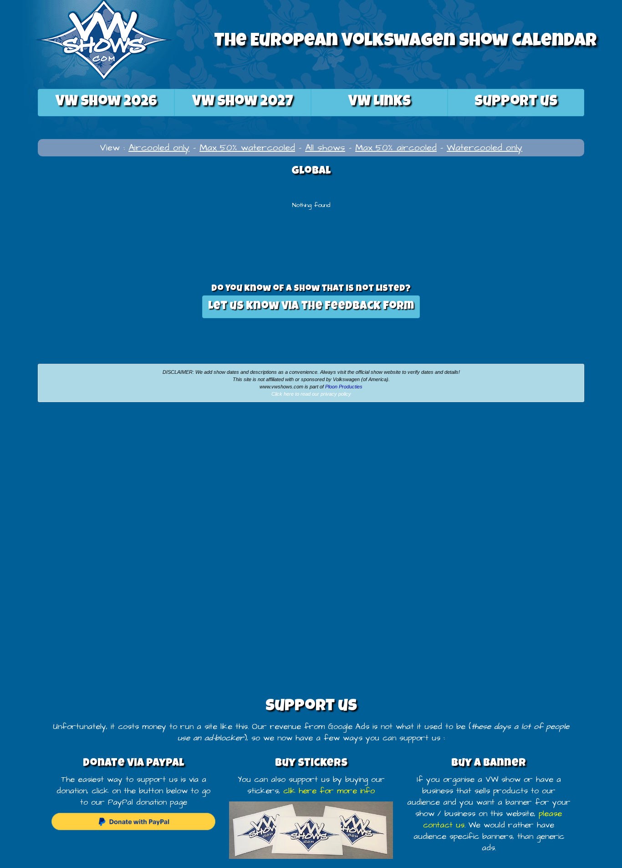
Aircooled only (158, 147)
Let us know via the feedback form (311, 306)
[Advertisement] (103, 477)
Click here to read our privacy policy (311, 394)
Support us (515, 102)
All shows (325, 147)
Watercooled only (484, 147)
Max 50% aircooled (396, 147)
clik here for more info (329, 790)
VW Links (379, 102)
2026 (106, 102)
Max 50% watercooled (247, 147)
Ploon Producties (343, 386)
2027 (242, 102)
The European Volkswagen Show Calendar (405, 42)
